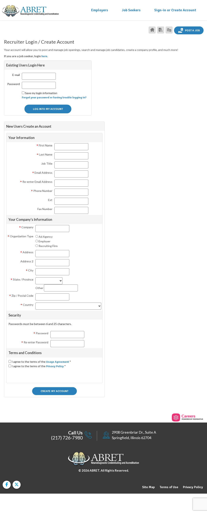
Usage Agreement (58, 362)
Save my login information (41, 93)
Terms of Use (168, 487)
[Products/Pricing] (169, 30)
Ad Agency (46, 236)
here (44, 56)
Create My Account (54, 391)
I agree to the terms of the (41, 361)
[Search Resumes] (160, 30)
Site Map (148, 487)
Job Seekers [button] (131, 10)
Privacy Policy (55, 366)
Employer (44, 241)
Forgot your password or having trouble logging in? (54, 97)
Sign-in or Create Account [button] (175, 10)
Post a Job (192, 30)
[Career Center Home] (152, 30)
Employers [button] (99, 10)
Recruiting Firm (48, 246)
